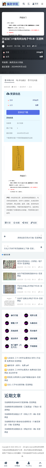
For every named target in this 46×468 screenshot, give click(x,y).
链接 (35, 223)
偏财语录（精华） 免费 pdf (18, 365)
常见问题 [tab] (33, 80)
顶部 (40, 466)
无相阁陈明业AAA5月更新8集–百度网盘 (20, 402)
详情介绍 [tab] (10, 80)
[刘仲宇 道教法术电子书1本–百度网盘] (9, 302)
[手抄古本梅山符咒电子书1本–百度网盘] (9, 289)
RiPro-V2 (18, 447)
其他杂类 (20, 292)
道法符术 (10, 46)
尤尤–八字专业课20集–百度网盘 (20, 385)
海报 (26, 223)
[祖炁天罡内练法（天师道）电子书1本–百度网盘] (9, 267)
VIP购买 (17, 466)
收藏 (17, 223)
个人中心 (29, 466)
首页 (15, 87)
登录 (36, 4)
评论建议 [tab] (22, 80)
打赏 (9, 223)
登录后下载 (23, 112)
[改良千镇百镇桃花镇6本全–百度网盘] (9, 276)
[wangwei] (3, 46)
